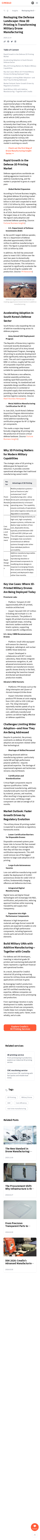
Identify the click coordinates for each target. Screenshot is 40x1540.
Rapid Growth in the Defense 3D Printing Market (19, 55)
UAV (8, 1103)
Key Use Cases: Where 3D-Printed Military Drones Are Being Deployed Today (19, 73)
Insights (15, 10)
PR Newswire (26, 271)
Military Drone (26, 1097)
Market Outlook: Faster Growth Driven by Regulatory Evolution (19, 84)
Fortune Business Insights (14, 223)
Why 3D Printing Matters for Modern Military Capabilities (20, 67)
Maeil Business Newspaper (14, 398)
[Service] (37, 3)
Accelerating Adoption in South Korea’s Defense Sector (18, 61)
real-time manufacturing (16, 1108)
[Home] (6, 3)
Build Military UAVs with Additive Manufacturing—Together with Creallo (18, 90)
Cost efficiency (21, 1103)
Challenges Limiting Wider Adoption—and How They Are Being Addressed (19, 78)
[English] (32, 2)
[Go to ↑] (35, 1535)
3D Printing (11, 1097)
